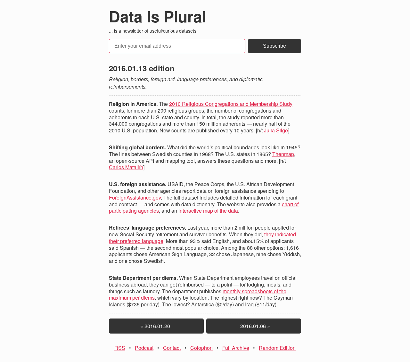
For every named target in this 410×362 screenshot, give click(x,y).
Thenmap (283, 154)
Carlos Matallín (126, 167)
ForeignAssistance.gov (135, 197)
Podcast (144, 347)
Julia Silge (276, 130)
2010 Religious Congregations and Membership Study (230, 103)
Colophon (201, 347)
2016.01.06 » (254, 326)
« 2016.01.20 (156, 326)
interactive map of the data (208, 210)
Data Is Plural (157, 16)
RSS (119, 347)
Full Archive (235, 347)
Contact (172, 347)
